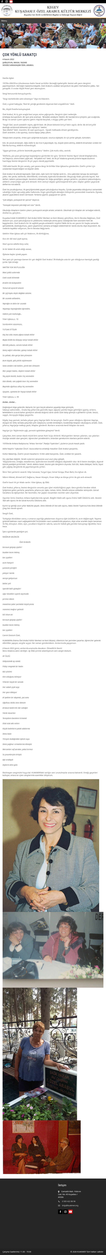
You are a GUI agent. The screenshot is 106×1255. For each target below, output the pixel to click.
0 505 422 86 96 (68, 1201)
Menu (4, 20)
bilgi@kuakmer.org (70, 1205)
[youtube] (11, 1)
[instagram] (6, 1)
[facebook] (2, 1)
